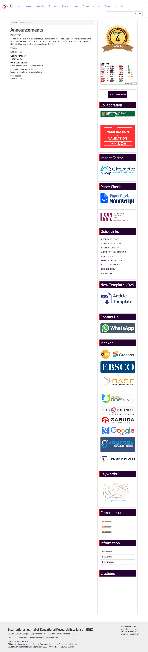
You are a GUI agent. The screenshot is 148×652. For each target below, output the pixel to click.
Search (138, 13)
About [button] (29, 6)
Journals (119, 6)
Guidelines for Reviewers (47, 6)
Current (86, 6)
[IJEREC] (117, 39)
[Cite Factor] (117, 170)
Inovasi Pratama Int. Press (18, 642)
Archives (96, 6)
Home (19, 6)
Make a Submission (117, 95)
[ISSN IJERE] (114, 217)
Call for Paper (18, 56)
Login (76, 6)
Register (65, 6)
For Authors (107, 557)
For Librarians (108, 562)
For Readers (107, 552)
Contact (108, 6)
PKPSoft (52, 647)
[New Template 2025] (117, 299)
